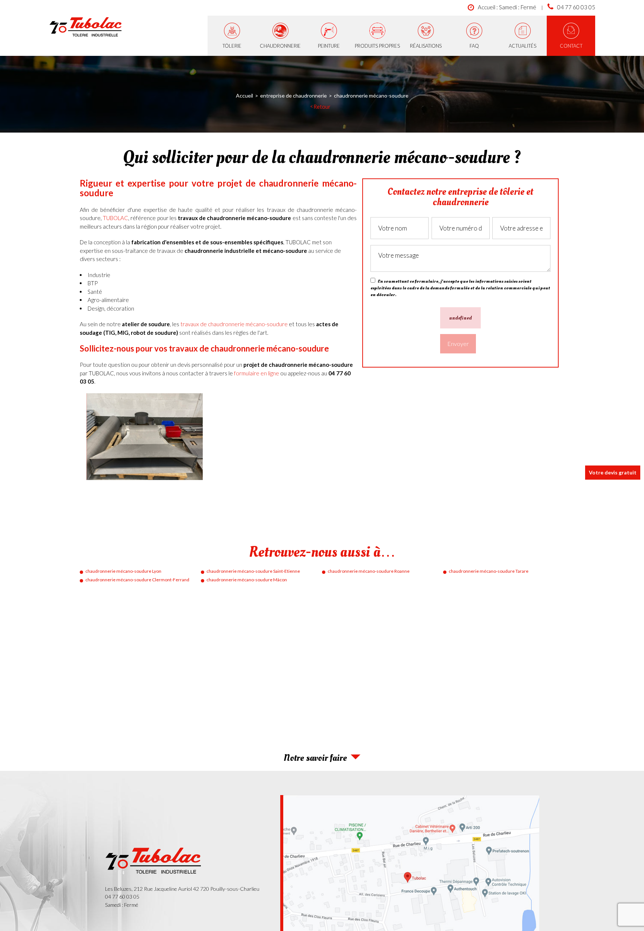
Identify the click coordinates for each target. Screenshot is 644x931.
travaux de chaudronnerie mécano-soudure (234, 324)
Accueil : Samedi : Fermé (507, 7)
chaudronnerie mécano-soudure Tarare (488, 571)
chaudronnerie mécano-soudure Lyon (123, 571)
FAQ (474, 46)
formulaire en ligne (256, 373)
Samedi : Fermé (121, 905)
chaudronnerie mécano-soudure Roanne (369, 571)
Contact (571, 46)
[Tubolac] (86, 28)
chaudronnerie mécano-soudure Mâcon (246, 579)
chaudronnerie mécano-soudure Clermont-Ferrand (137, 579)
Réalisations (426, 46)
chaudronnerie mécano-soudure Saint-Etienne (253, 571)
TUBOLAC (115, 218)
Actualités (522, 46)
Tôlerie (232, 46)
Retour (322, 107)
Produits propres (377, 46)
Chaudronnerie (280, 46)
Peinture (329, 46)
